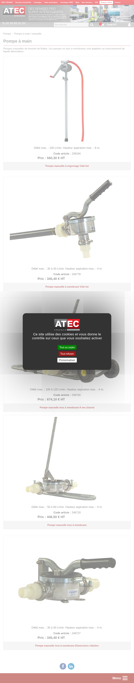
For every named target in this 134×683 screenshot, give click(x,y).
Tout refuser (67, 353)
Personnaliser (67, 360)
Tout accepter (67, 347)
